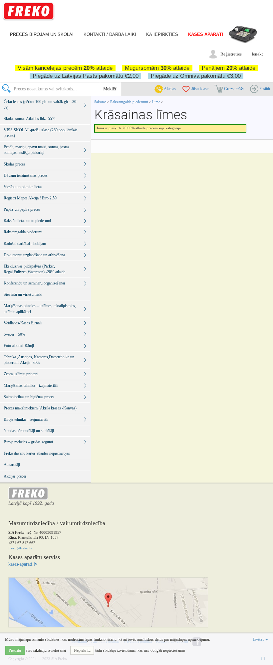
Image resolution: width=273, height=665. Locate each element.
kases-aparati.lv (22, 564)
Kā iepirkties (162, 34)
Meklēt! (110, 88)
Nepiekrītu (82, 650)
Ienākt (257, 54)
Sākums (100, 102)
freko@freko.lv (20, 548)
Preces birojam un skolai (42, 34)
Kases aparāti (205, 34)
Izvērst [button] (259, 639)
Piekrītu (15, 650)
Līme (156, 102)
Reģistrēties (231, 54)
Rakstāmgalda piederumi (129, 102)
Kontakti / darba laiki (110, 34)
